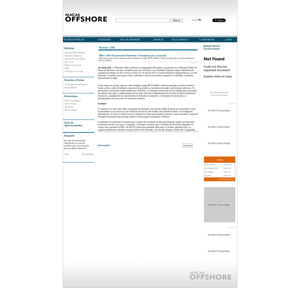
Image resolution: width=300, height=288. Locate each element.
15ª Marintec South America (76, 84)
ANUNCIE (158, 39)
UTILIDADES (104, 39)
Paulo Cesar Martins (73, 100)
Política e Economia (73, 65)
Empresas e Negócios (73, 56)
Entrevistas (71, 96)
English (195, 20)
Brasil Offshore (71, 87)
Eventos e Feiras (74, 80)
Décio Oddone (70, 104)
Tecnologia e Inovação (74, 71)
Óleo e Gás (69, 62)
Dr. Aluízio (69, 107)
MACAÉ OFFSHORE (130, 39)
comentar (187, 145)
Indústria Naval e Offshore (75, 59)
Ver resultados (87, 154)
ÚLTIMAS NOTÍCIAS (74, 39)
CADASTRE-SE (206, 39)
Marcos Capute (71, 110)
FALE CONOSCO (180, 39)
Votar (66, 154)
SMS (67, 68)
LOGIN (228, 39)
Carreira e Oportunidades (75, 52)
